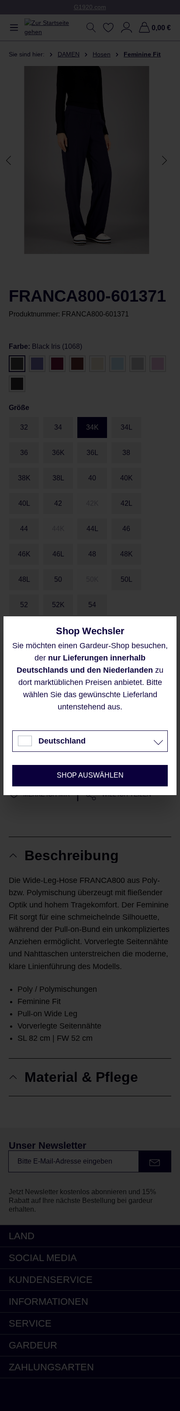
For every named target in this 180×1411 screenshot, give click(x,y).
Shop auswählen (90, 775)
